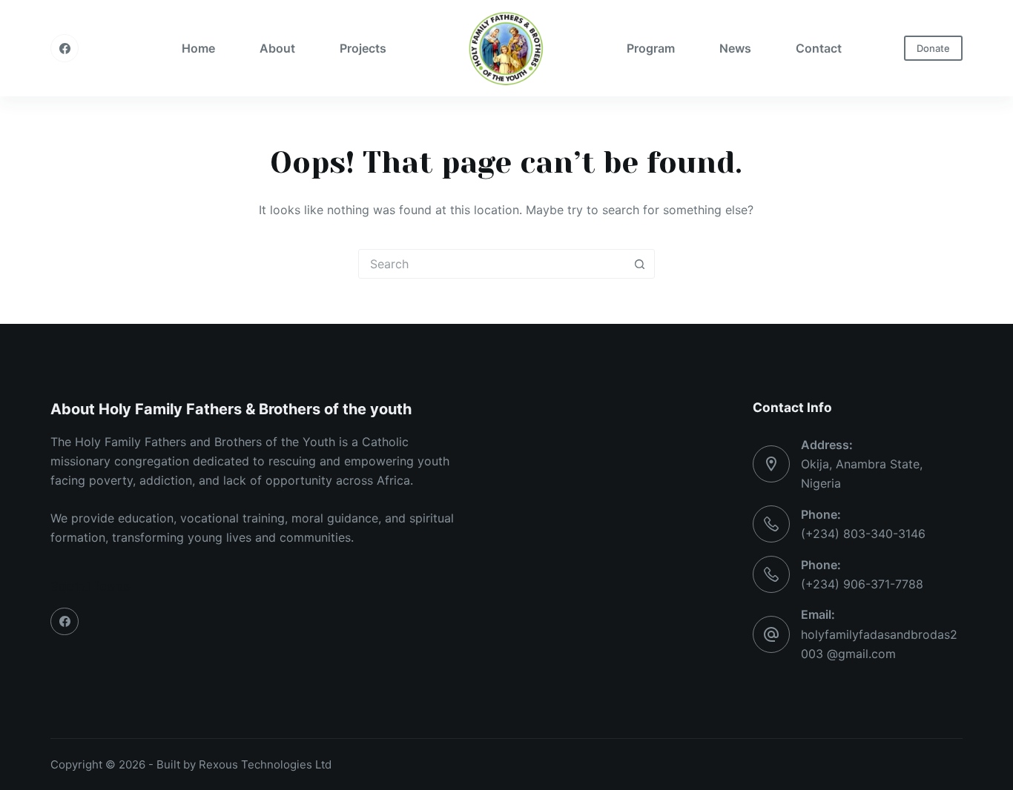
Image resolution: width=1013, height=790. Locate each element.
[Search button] (640, 264)
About (277, 48)
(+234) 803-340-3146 (863, 533)
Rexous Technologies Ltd (265, 764)
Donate (933, 48)
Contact (819, 48)
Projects (363, 48)
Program (651, 48)
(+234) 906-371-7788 (862, 584)
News (735, 48)
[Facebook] (64, 48)
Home (198, 48)
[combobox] (492, 264)
